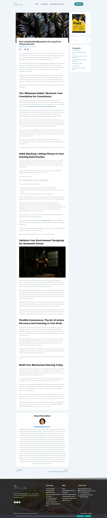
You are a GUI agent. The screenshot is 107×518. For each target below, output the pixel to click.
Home (36, 4)
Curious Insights (32, 46)
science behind (46, 220)
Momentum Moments (77, 63)
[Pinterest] (25, 49)
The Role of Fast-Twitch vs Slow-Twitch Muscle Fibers (41, 106)
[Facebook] (19, 49)
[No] (105, 516)
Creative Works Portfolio (56, 4)
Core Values (44, 4)
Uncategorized (75, 65)
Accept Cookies (80, 516)
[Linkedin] (28, 49)
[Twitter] (22, 49)
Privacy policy (88, 516)
